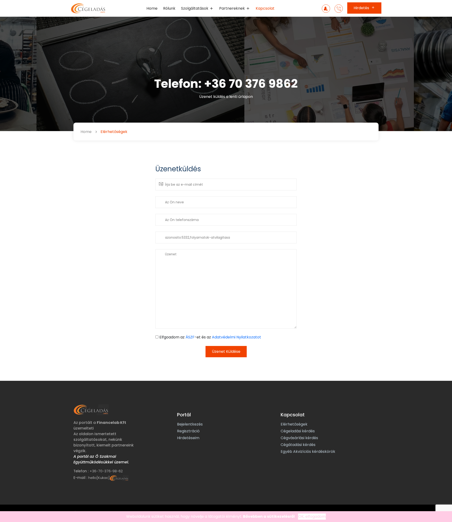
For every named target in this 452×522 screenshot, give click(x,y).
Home (151, 8)
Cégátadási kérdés (298, 444)
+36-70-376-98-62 (106, 471)
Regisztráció (188, 431)
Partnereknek (232, 8)
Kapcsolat (265, 8)
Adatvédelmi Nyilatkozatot (236, 337)
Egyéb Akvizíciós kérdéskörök (308, 451)
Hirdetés (362, 8)
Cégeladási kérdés (298, 431)
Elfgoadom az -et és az (210, 337)
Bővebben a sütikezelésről (269, 516)
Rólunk (169, 8)
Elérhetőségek (294, 424)
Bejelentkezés (190, 424)
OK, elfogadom (312, 516)
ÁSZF (190, 337)
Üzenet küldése (226, 351)
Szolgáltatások (195, 8)
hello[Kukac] (99, 477)
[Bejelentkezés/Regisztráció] (326, 9)
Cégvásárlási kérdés (299, 438)
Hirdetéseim (188, 438)
